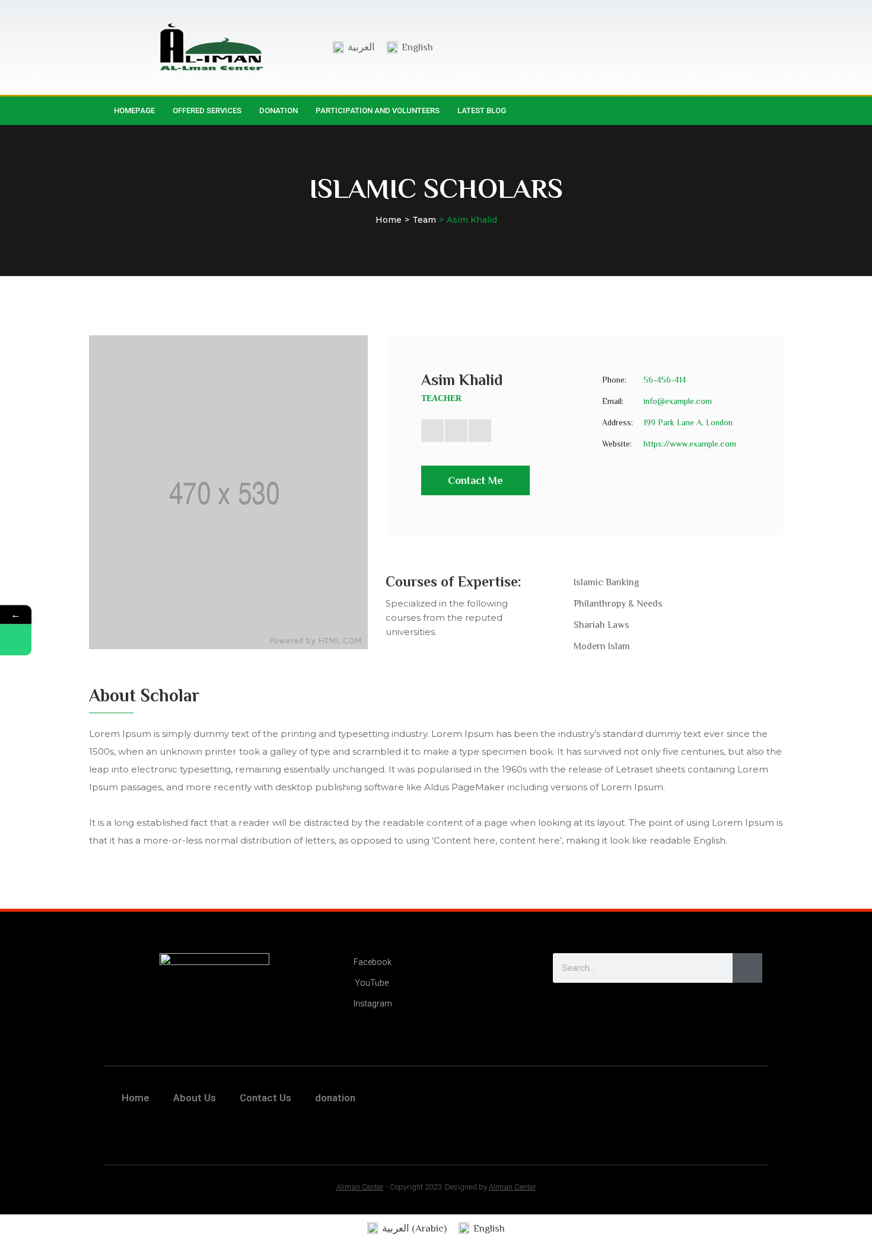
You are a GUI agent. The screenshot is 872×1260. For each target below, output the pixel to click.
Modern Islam (602, 646)
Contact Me (475, 480)
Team (424, 219)
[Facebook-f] (734, 111)
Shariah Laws (601, 625)
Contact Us (265, 1098)
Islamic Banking (606, 582)
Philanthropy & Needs (618, 603)
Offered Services (207, 110)
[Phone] (15, 639)
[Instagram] (758, 111)
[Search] (747, 968)
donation (278, 110)
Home (388, 219)
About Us (194, 1098)
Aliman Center (360, 1186)
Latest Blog (481, 110)
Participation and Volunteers (378, 110)
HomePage (134, 110)
